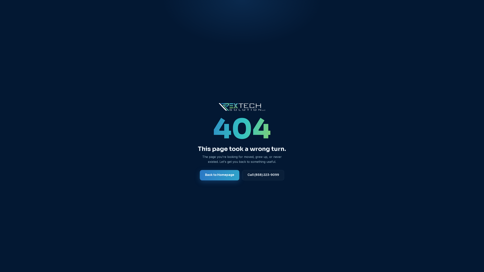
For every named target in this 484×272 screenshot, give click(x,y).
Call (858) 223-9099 (263, 175)
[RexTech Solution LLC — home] (242, 107)
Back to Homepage (219, 175)
